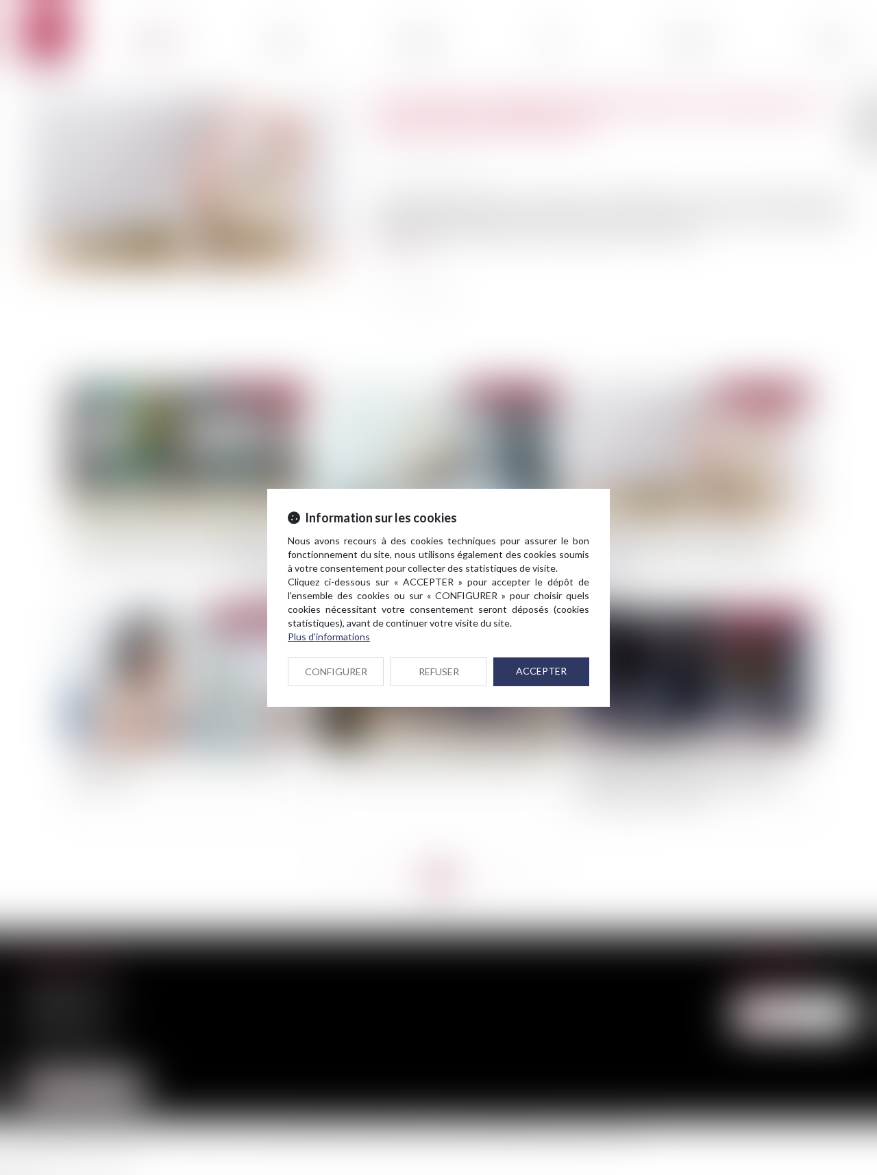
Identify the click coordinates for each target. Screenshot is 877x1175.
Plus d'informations (329, 636)
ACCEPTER (541, 671)
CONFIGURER (336, 671)
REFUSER (439, 671)
